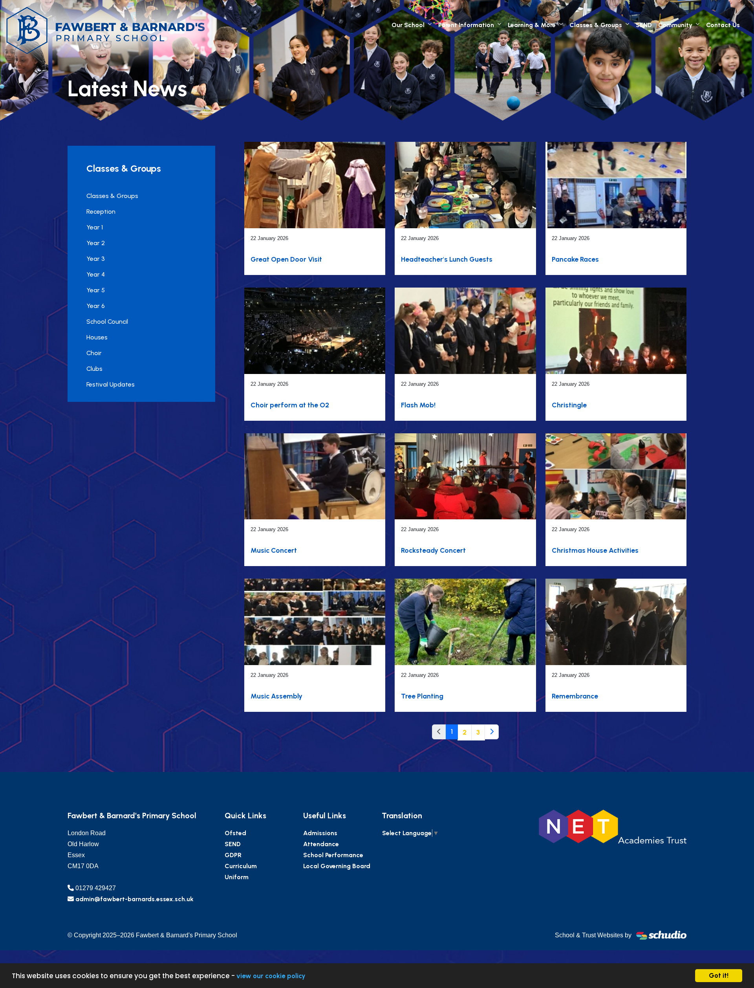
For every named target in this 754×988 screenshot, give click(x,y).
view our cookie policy (271, 976)
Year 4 (95, 274)
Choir (94, 353)
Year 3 (95, 258)
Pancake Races (575, 259)
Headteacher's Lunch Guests (446, 259)
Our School (408, 25)
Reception (100, 211)
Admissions (320, 833)
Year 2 (95, 243)
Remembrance (575, 696)
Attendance (321, 844)
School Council (107, 321)
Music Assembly (276, 696)
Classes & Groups (595, 25)
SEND (644, 25)
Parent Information (466, 25)
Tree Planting (422, 696)
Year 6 (95, 306)
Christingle (569, 405)
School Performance (333, 855)
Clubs (94, 368)
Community (675, 25)
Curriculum (241, 866)
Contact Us (723, 25)
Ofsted (235, 833)
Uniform (237, 877)
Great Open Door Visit (286, 259)
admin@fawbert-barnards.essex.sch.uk (134, 899)
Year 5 (95, 290)
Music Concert (274, 550)
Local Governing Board (336, 866)
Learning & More (532, 25)
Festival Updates (110, 384)
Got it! (718, 975)
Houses (97, 337)
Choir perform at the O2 (290, 405)
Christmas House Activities (595, 550)
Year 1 (94, 227)
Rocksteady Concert (433, 550)
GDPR (233, 855)
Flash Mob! (418, 405)
